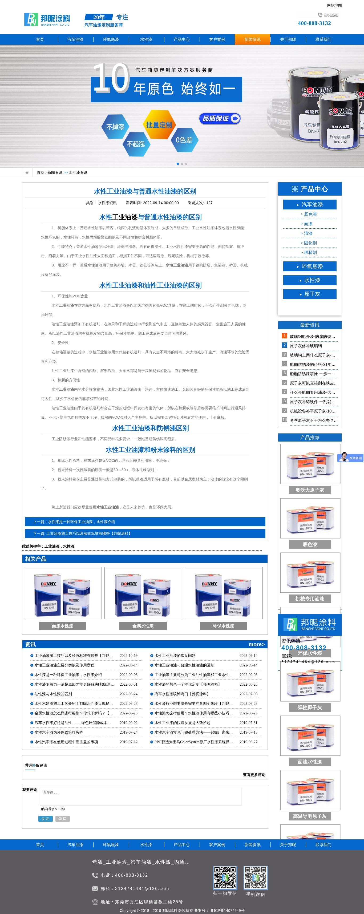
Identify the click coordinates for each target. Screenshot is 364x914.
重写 (63, 819)
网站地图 (334, 4)
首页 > (42, 172)
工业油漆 (125, 217)
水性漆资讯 (77, 172)
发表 (46, 819)
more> (257, 644)
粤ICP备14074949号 (227, 910)
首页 (40, 39)
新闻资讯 (54, 172)
